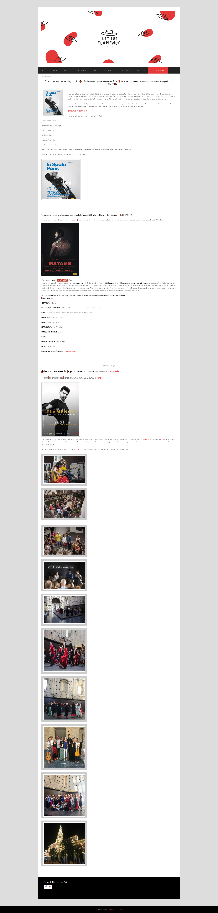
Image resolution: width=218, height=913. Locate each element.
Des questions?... (109, 70)
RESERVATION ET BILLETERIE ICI (77, 111)
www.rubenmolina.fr (71, 351)
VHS (161, 439)
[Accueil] (109, 37)
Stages (95, 70)
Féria (99, 377)
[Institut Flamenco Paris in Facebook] (46, 888)
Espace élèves (141, 70)
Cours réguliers (82, 70)
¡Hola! (43, 70)
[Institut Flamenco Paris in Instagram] (50, 888)
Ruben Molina (114, 371)
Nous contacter (125, 70)
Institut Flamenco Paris (115, 909)
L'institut (54, 70)
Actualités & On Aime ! (158, 70)
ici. (52, 298)
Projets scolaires (46, 77)
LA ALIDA (82, 81)
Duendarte (145, 439)
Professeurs (67, 70)
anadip (77, 449)
